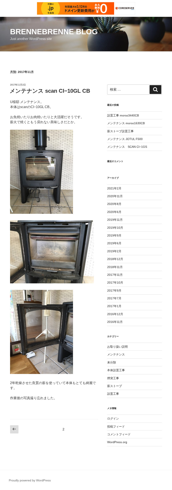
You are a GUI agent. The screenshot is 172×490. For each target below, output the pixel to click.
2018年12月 (115, 259)
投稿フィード (116, 426)
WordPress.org (117, 442)
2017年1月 (114, 306)
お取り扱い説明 (117, 346)
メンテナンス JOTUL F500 (125, 139)
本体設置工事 (116, 370)
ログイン (113, 418)
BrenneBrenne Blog (54, 31)
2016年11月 (115, 322)
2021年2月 (114, 188)
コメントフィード (119, 434)
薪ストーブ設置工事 (120, 131)
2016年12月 (115, 314)
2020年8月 (114, 204)
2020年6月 (114, 212)
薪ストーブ (114, 386)
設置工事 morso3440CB (123, 115)
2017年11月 (115, 274)
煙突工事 (113, 378)
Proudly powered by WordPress (30, 480)
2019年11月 (115, 219)
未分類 (111, 362)
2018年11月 (115, 267)
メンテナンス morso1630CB (126, 123)
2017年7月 (114, 298)
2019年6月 (114, 243)
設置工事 (113, 393)
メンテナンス (116, 354)
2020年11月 (115, 196)
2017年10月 (115, 282)
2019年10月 (115, 227)
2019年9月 (114, 235)
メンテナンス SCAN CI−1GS (127, 146)
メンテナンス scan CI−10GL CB (50, 91)
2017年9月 (114, 290)
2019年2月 (114, 251)
